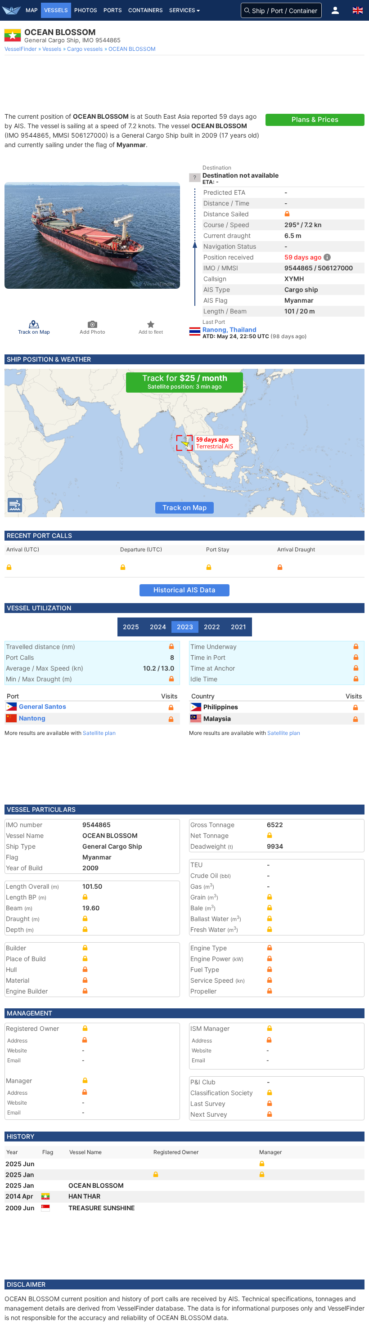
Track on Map (184, 507)
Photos (85, 10)
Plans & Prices (315, 119)
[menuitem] (21, 49)
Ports (113, 10)
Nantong (32, 718)
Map (32, 10)
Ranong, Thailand (229, 329)
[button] (335, 10)
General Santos (42, 706)
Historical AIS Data (184, 590)
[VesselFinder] (11, 10)
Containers (145, 10)
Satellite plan (99, 732)
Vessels (56, 10)
